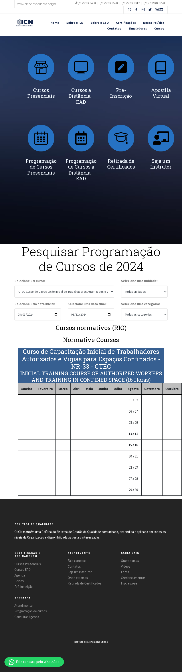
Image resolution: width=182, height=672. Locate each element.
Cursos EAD (22, 569)
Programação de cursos (30, 611)
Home (55, 23)
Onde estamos (78, 578)
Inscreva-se (129, 583)
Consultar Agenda (26, 617)
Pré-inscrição (23, 587)
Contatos (114, 28)
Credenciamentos (133, 578)
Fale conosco (77, 561)
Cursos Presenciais (27, 564)
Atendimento (23, 605)
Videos (125, 566)
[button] (34, 662)
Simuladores (138, 28)
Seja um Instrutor (80, 572)
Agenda (19, 575)
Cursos (159, 28)
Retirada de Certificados (84, 583)
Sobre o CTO (100, 23)
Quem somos (130, 561)
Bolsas (19, 581)
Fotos (125, 572)
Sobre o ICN (74, 23)
